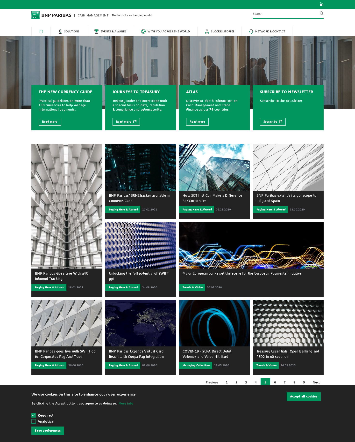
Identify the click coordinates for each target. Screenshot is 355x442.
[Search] (320, 15)
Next (318, 384)
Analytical (46, 421)
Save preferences (48, 430)
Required (45, 415)
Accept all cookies (303, 396)
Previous (214, 384)
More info (126, 403)
